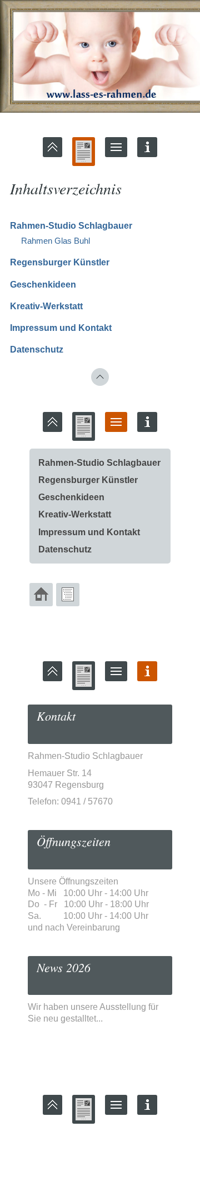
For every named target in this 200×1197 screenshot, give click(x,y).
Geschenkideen (43, 284)
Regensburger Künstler (59, 262)
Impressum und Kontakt (61, 328)
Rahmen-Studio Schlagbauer (71, 225)
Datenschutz (36, 349)
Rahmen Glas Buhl (55, 240)
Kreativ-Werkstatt (46, 306)
